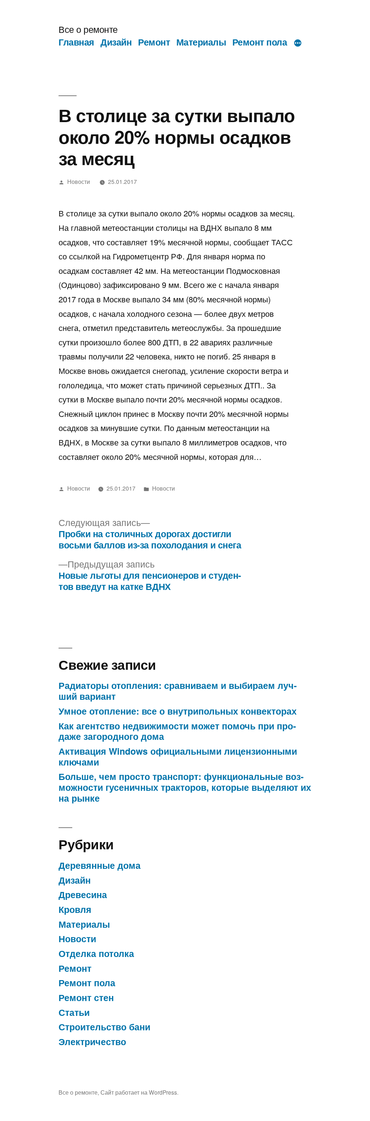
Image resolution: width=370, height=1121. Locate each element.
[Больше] (297, 43)
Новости (78, 181)
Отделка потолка (96, 953)
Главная (76, 41)
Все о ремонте (88, 29)
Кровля (75, 909)
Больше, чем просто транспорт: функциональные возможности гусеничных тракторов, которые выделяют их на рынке (185, 787)
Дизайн (116, 41)
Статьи (74, 1012)
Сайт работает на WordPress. (139, 1092)
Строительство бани (104, 1026)
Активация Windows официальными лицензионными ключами (178, 756)
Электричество (92, 1041)
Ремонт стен (86, 997)
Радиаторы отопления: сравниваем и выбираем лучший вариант (178, 691)
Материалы (201, 41)
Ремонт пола (259, 41)
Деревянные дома (100, 865)
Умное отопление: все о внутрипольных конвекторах (178, 710)
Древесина (83, 894)
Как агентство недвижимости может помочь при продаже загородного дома (177, 731)
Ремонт (154, 41)
